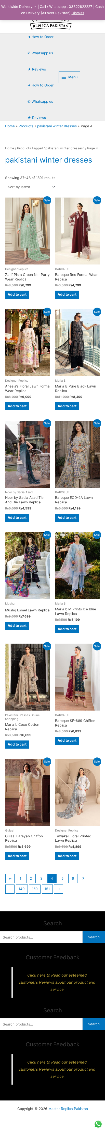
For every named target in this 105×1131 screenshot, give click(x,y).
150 (35, 889)
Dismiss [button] (78, 13)
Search (94, 937)
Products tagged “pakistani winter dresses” (50, 148)
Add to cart (17, 294)
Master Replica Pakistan (68, 1109)
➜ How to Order (41, 37)
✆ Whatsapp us (40, 53)
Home (9, 148)
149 (22, 889)
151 (47, 889)
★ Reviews (37, 69)
